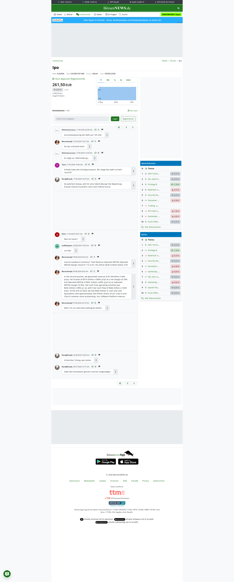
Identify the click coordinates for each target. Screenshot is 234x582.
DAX (66, 2)
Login (115, 119)
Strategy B (152, 184)
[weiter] (133, 127)
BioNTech (152, 189)
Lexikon (102, 481)
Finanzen (114, 481)
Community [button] (85, 14)
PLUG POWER (154, 221)
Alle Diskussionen (153, 227)
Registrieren (128, 119)
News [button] (99, 14)
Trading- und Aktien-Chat (159, 205)
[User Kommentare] (7, 574)
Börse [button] (69, 14)
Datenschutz (159, 481)
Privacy (145, 481)
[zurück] (126, 127)
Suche (124, 14)
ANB (125, 481)
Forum (173, 60)
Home (59, 14)
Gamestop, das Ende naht (159, 216)
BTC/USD (152, 211)
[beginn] (119, 127)
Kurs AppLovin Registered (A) (70, 78)
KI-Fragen (112, 14)
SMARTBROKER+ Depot (171, 14)
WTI (114, 2)
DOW (90, 2)
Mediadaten (89, 481)
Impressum (74, 481)
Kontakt (134, 481)
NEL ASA (151, 276)
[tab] (100, 80)
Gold (137, 2)
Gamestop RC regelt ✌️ (158, 282)
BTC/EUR (165, 2)
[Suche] (178, 8)
